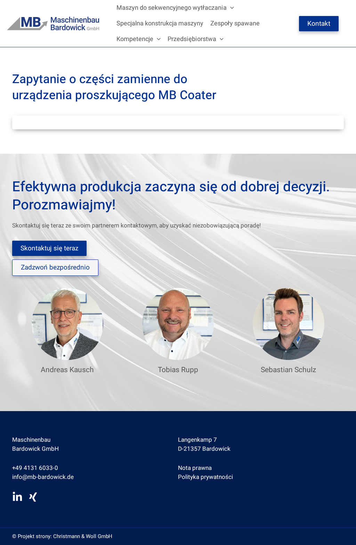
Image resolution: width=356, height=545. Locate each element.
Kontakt (318, 24)
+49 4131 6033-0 (35, 468)
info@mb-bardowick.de (43, 477)
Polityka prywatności (205, 477)
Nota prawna (195, 468)
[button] (230, 8)
